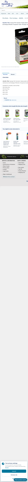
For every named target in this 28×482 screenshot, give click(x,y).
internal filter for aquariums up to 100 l (17, 122)
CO (17, 13)
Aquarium (3, 13)
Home (4, 162)
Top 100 (20, 169)
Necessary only (14, 475)
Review (13, 74)
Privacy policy (6, 167)
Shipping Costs (21, 164)
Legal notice (6, 171)
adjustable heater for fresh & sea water (17, 146)
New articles (21, 167)
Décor (22, 13)
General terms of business (9, 164)
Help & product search (20, 479)
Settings (14, 478)
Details (7, 467)
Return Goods (6, 166)
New (9, 13)
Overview (5, 74)
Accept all (14, 471)
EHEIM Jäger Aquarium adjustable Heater (16, 142)
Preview (7, 116)
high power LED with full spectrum (6, 147)
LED (13, 13)
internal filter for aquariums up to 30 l (6, 122)
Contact (5, 169)
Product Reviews (22, 170)
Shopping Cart (21, 172)
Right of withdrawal (7, 174)
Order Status (21, 162)
